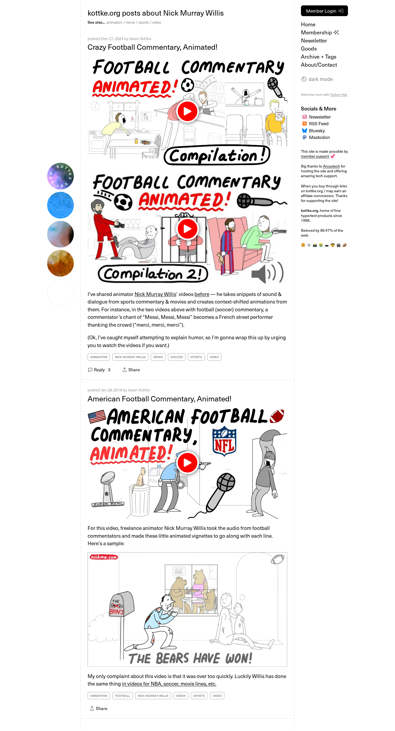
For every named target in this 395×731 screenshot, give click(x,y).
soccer (177, 357)
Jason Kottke (140, 38)
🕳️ (327, 244)
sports (143, 22)
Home (308, 24)
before (202, 294)
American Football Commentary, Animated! (160, 398)
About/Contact (319, 64)
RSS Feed (319, 123)
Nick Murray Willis (155, 294)
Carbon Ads (338, 94)
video (156, 22)
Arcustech (331, 166)
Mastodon (319, 137)
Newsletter (314, 40)
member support (315, 156)
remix (130, 22)
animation (114, 22)
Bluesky (317, 130)
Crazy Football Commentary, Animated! (153, 46)
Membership (317, 32)
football (122, 695)
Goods (309, 48)
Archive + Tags (318, 56)
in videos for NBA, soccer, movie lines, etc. (169, 683)
